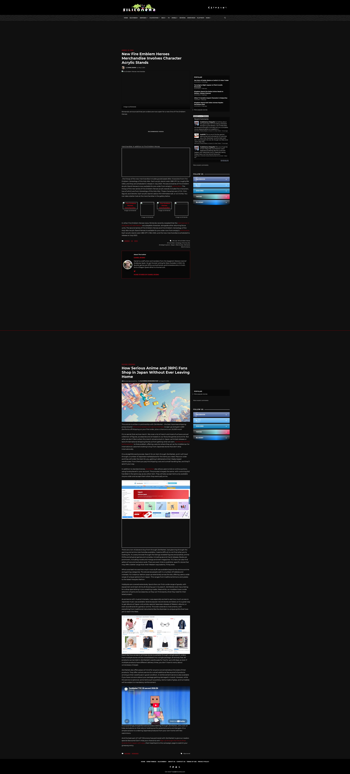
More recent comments (200, 165)
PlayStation (154, 18)
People (196, 116)
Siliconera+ (134, 18)
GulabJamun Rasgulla (207, 122)
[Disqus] (156, 301)
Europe (175, 240)
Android (124, 50)
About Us (171, 761)
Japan (173, 245)
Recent (200, 116)
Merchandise (179, 245)
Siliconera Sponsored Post (149, 381)
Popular (206, 116)
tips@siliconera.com (178, 772)
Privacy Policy (203, 761)
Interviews (191, 18)
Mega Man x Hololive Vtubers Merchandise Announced (208, 155)
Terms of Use (192, 761)
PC (169, 18)
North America (186, 247)
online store (176, 186)
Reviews (182, 18)
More (208, 18)
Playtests (200, 18)
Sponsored (131, 364)
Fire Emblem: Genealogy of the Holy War (179, 243)
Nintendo (143, 18)
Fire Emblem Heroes (184, 240)
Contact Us (181, 761)
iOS (128, 50)
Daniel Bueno (131, 67)
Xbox (163, 18)
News (132, 50)
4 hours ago (225, 131)
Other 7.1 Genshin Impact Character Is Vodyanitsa (210, 98)
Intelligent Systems (165, 245)
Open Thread (151, 761)
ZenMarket (150, 469)
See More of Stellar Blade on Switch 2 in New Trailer (211, 80)
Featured (125, 364)
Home (126, 18)
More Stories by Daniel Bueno (146, 274)
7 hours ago (225, 143)
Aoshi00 (203, 134)
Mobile (174, 18)
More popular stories (200, 110)
